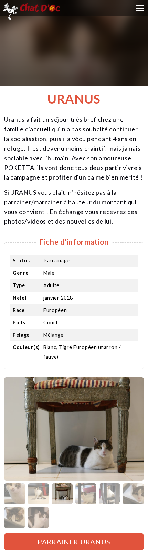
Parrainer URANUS (74, 542)
